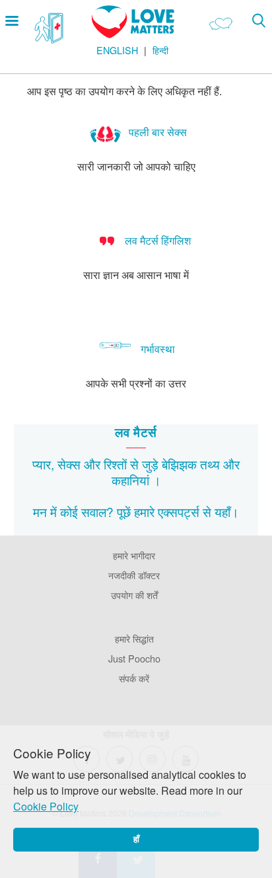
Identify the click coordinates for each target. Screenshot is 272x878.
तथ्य (210, 464)
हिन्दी (160, 50)
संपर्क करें (134, 678)
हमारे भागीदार (134, 555)
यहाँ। (227, 511)
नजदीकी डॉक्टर (134, 575)
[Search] (258, 20)
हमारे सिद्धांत (134, 638)
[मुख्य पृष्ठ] (133, 34)
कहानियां (130, 480)
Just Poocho (134, 658)
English (117, 50)
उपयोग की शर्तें (134, 595)
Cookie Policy (46, 806)
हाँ (136, 839)
